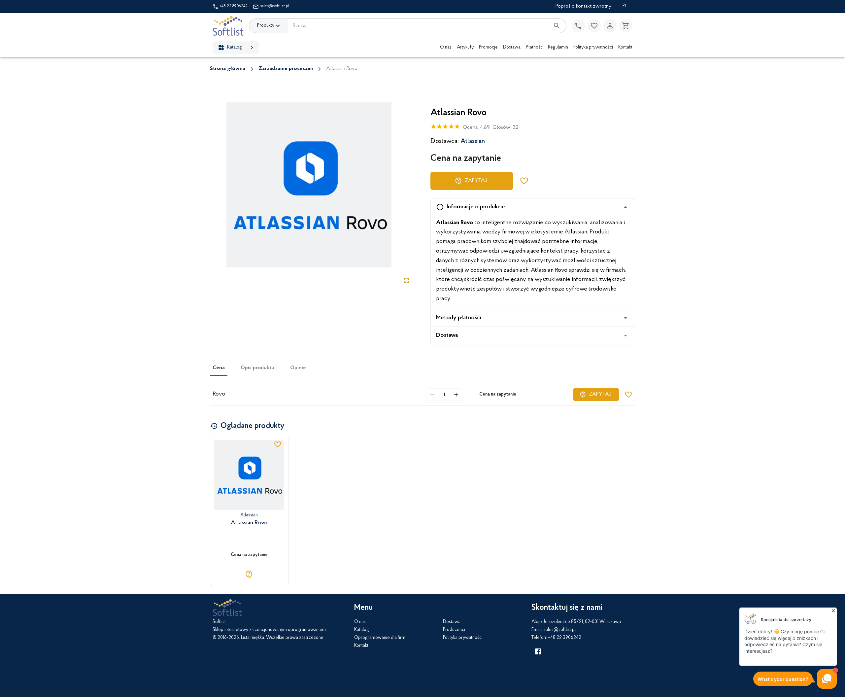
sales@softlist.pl (274, 6)
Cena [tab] (219, 367)
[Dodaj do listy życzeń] (524, 181)
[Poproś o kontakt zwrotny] (578, 25)
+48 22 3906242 (234, 6)
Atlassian (472, 141)
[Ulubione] (594, 25)
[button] (533, 207)
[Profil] (610, 25)
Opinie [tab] (298, 367)
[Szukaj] (556, 25)
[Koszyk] (625, 25)
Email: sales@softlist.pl (553, 630)
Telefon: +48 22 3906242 (556, 638)
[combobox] (419, 25)
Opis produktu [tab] (257, 367)
